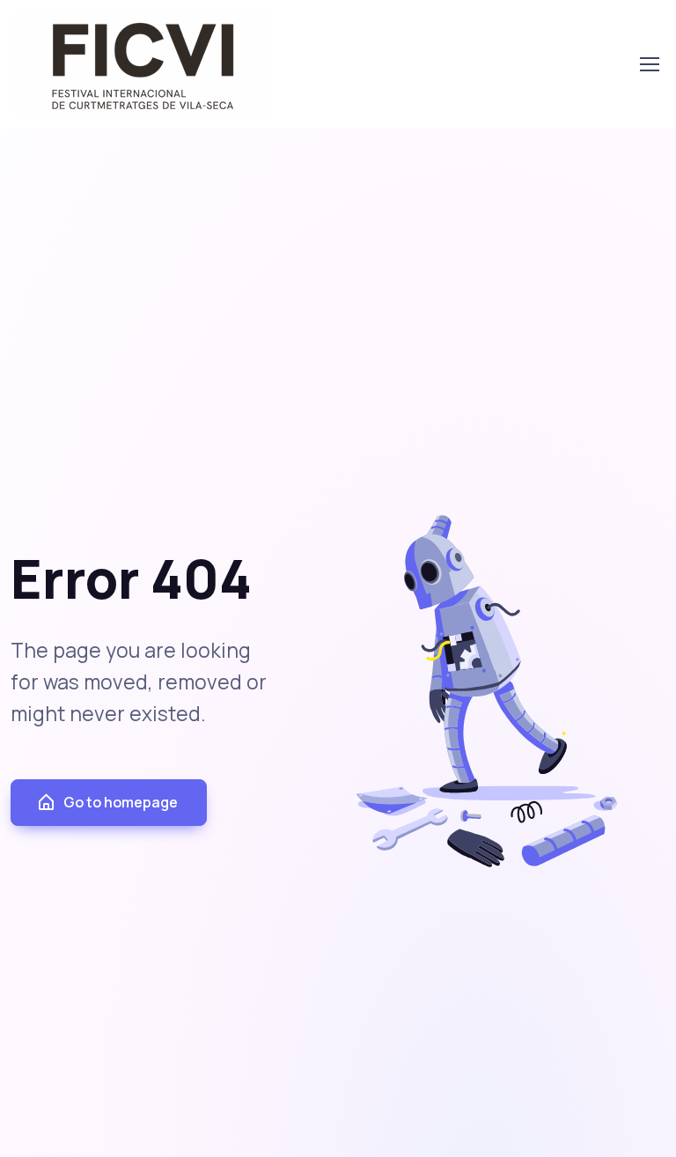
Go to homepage (120, 802)
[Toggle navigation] (649, 64)
